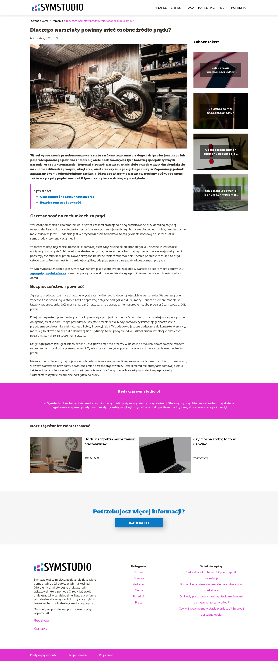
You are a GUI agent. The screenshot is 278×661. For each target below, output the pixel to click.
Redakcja (41, 620)
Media (223, 7)
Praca (189, 7)
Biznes (176, 7)
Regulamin (106, 655)
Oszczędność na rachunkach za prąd (67, 196)
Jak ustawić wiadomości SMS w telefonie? (221, 70)
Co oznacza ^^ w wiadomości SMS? (220, 111)
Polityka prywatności (43, 655)
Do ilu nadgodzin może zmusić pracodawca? (110, 441)
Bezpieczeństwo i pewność (60, 202)
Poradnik (238, 7)
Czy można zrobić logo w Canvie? (214, 441)
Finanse (161, 7)
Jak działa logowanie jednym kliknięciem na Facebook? (220, 193)
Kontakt (40, 628)
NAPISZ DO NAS (139, 523)
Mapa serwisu (78, 655)
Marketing (206, 7)
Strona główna (40, 21)
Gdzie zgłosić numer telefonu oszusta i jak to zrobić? (220, 152)
